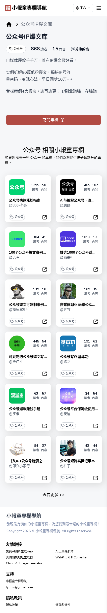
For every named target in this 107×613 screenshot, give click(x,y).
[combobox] (83, 8)
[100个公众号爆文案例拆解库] (17, 239)
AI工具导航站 (64, 551)
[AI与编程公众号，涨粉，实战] (68, 187)
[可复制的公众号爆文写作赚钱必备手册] (17, 343)
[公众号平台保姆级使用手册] (68, 396)
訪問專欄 (50, 120)
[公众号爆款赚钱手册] (17, 396)
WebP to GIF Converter (71, 557)
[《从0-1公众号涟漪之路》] (17, 448)
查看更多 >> (53, 495)
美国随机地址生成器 (19, 557)
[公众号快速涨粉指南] (17, 187)
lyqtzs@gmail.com (19, 587)
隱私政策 (12, 605)
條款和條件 (62, 605)
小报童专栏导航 (16, 581)
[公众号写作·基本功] (68, 343)
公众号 (18, 49)
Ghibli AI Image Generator (24, 563)
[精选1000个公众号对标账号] (68, 239)
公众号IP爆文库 (27, 37)
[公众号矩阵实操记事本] (68, 448)
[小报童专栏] (9, 24)
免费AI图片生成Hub (19, 551)
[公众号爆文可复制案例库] (17, 291)
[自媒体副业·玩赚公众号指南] (68, 291)
